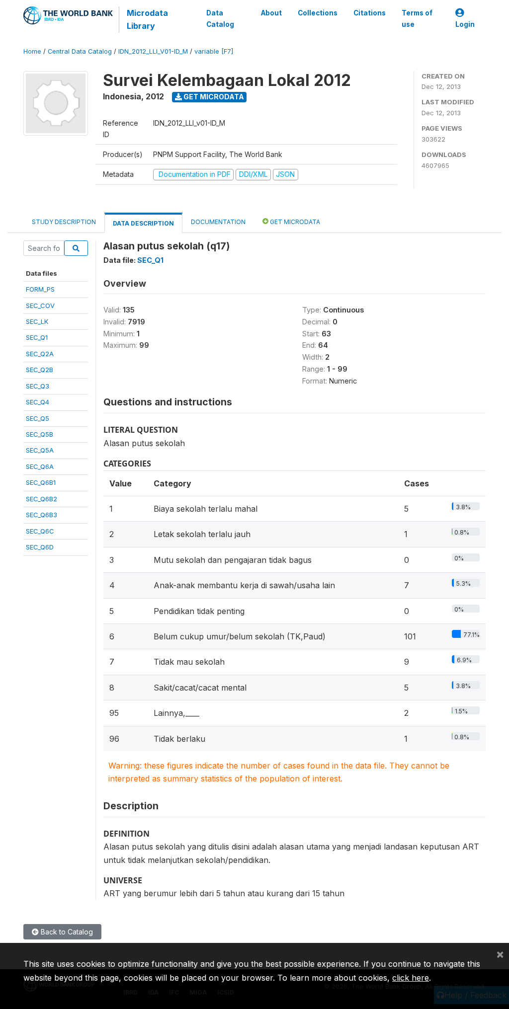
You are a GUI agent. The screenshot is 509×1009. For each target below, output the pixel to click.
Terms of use (417, 18)
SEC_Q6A (40, 466)
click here (410, 978)
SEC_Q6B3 (41, 515)
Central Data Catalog (80, 51)
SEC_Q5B (39, 434)
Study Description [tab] (64, 222)
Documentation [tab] (218, 222)
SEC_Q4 (37, 402)
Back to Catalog (66, 932)
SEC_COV (40, 306)
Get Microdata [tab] (294, 222)
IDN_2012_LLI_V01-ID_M (153, 51)
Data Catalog (220, 18)
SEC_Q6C (40, 531)
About (271, 13)
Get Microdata (213, 96)
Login (465, 24)
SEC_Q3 (37, 386)
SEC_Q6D (40, 547)
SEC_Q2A (40, 354)
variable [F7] (213, 51)
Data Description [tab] (143, 223)
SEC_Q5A (40, 450)
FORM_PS (40, 289)
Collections (318, 13)
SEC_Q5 (37, 418)
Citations (369, 13)
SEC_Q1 (37, 337)
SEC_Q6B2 (41, 499)
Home (32, 51)
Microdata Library (147, 19)
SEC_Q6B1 (41, 482)
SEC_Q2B (39, 370)
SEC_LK (37, 321)
